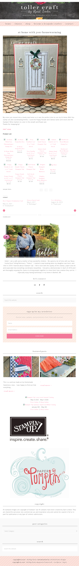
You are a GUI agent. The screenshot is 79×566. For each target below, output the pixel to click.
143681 (8, 158)
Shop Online (44, 402)
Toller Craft (39, 10)
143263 (53, 171)
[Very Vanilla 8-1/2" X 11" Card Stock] (31, 146)
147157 (42, 182)
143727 (19, 150)
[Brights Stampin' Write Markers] (42, 171)
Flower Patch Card (33, 200)
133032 (64, 154)
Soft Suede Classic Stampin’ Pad (30, 176)
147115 (31, 179)
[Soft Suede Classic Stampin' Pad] (31, 169)
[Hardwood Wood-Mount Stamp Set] (64, 144)
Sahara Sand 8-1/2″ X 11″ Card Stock (53, 153)
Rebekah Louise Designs (58, 559)
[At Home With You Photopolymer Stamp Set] (8, 146)
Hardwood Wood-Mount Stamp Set (64, 151)
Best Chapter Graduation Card (13, 201)
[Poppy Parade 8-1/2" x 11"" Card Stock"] (8, 171)
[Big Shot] (53, 165)
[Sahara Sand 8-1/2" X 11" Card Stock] (53, 146)
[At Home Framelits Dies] (20, 142)
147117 (42, 154)
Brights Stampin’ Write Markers (42, 178)
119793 (8, 182)
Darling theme (32, 559)
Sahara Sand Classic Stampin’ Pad (42, 151)
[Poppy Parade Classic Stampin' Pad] (20, 169)
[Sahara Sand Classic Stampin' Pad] (42, 144)
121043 (53, 156)
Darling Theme (31, 562)
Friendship (6, 217)
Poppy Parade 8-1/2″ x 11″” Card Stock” (8, 178)
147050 (19, 179)
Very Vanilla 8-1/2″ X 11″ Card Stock (31, 153)
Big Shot (53, 169)
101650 (31, 156)
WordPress (57, 562)
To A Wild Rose (56, 200)
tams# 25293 (7, 129)
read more (9, 391)
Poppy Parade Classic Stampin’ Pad (19, 176)
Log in (65, 562)
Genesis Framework (45, 562)
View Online (34, 402)
